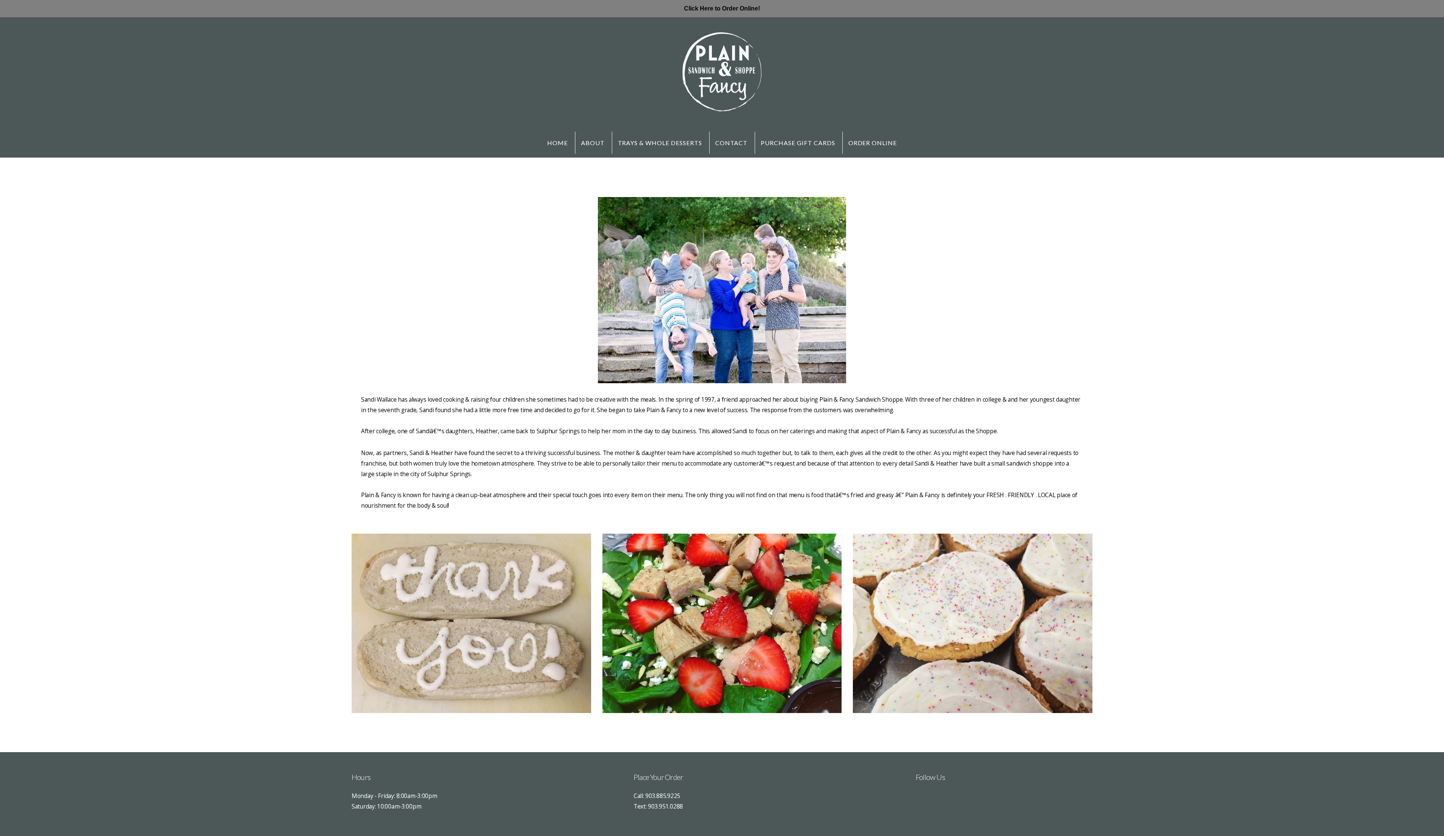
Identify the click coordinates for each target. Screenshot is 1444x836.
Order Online (872, 142)
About (593, 142)
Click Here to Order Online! (722, 8)
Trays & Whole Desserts (660, 142)
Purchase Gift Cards (798, 142)
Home (557, 142)
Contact (731, 142)
